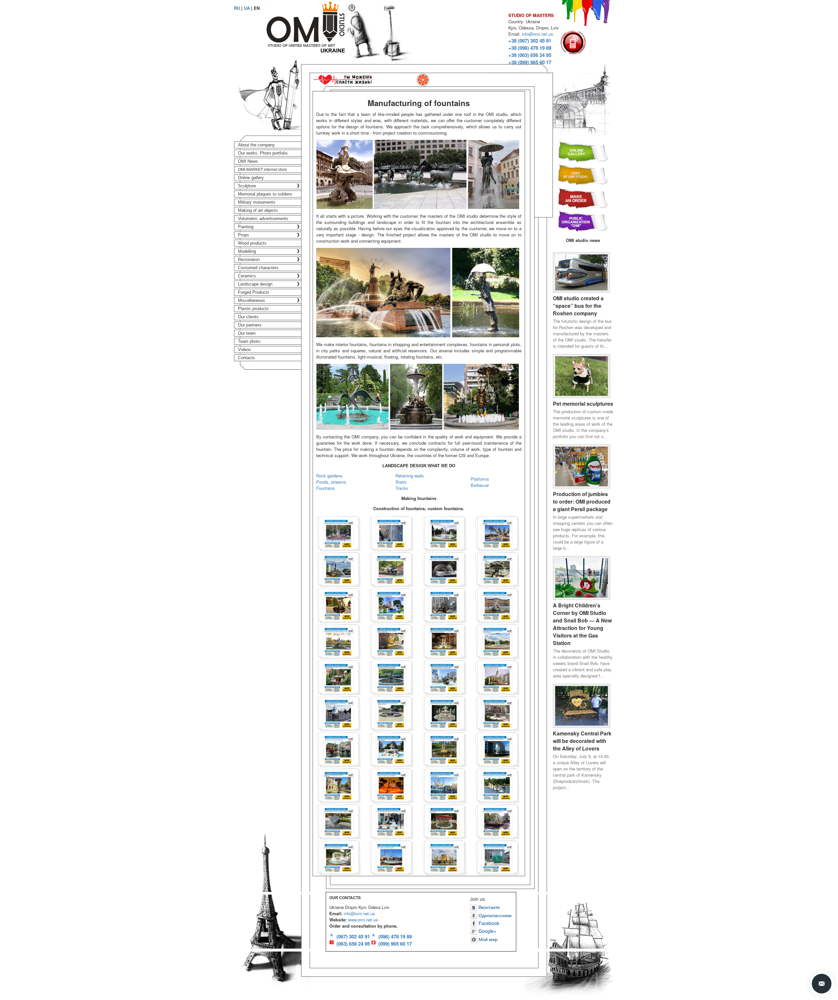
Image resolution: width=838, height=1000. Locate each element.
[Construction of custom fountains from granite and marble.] (338, 533)
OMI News (248, 161)
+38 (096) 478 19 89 (529, 47)
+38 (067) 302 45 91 (529, 40)
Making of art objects (258, 210)
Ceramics (247, 275)
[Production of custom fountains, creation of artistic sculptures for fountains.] (391, 677)
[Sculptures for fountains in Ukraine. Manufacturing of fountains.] (444, 749)
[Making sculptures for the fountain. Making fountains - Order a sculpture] (444, 641)
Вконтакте (488, 907)
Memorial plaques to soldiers (265, 194)
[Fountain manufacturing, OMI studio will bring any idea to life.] (444, 821)
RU (237, 8)
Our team (247, 333)
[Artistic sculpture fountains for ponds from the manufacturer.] (391, 749)
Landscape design (255, 284)
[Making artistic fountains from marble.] (444, 713)
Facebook (488, 923)
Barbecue (480, 485)
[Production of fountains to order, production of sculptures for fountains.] (391, 641)
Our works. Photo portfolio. (263, 153)
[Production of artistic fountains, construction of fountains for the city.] (391, 569)
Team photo (249, 341)
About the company (256, 144)
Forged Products (253, 292)
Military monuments (256, 202)
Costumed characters (258, 267)
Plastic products (253, 308)
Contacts (246, 357)
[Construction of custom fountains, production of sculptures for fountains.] (444, 533)
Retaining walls (409, 475)
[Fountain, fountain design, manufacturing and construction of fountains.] (338, 713)
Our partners (250, 325)
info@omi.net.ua (537, 34)
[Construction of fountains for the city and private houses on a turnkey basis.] (497, 569)
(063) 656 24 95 (353, 943)
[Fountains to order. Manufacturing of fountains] (338, 857)
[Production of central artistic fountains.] (444, 857)
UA (247, 8)
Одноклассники (494, 915)
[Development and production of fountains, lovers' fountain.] (338, 785)
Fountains (325, 488)
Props (243, 234)
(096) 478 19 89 (395, 936)
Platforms (480, 479)
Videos (244, 349)
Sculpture (247, 185)
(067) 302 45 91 (353, 936)
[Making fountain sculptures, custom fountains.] (338, 641)
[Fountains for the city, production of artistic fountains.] (497, 533)
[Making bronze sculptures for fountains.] (444, 605)
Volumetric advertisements (263, 218)
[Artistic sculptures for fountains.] (338, 749)
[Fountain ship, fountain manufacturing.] (391, 857)
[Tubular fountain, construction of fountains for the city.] (444, 569)
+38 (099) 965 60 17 (529, 62)
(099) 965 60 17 (395, 943)
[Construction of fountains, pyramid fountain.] (391, 785)
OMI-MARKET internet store (262, 169)
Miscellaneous (251, 300)
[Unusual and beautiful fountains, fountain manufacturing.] (497, 749)
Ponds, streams (331, 482)
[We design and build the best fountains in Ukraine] (497, 857)
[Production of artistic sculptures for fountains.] (497, 785)
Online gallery (251, 177)
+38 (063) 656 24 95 (529, 55)
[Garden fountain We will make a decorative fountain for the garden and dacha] (497, 713)
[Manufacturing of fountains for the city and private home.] (338, 605)
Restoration (249, 259)
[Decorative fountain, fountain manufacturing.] (497, 821)
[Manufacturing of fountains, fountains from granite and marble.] (338, 821)
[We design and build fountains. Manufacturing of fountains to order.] (497, 641)
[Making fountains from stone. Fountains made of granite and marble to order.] (338, 677)
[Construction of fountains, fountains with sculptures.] (391, 533)
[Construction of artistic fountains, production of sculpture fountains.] (497, 677)
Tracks (401, 488)
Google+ (486, 931)
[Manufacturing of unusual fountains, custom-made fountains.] (391, 821)
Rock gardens (329, 475)
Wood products (252, 243)
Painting (245, 226)
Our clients (248, 316)
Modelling (247, 251)
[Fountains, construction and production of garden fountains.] (391, 713)
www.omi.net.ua (363, 920)
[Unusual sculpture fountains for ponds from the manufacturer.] (444, 785)
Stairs (401, 482)
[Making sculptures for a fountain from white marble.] (497, 605)
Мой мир (487, 939)
